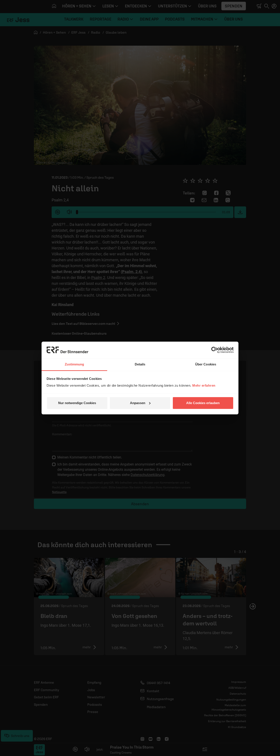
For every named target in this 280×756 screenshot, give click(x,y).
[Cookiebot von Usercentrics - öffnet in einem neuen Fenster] (214, 350)
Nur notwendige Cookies (77, 403)
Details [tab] (140, 364)
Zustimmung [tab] (74, 364)
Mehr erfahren (203, 385)
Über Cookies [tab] (205, 364)
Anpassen (137, 403)
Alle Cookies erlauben (203, 403)
